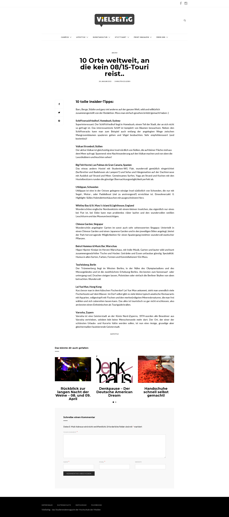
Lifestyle (80, 37)
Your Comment (69, 432)
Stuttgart (120, 37)
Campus (65, 37)
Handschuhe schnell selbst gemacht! (156, 392)
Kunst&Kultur (100, 37)
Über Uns (160, 37)
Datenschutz (64, 505)
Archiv (114, 53)
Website (138, 462)
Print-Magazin (141, 37)
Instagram (81, 505)
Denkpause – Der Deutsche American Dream (114, 392)
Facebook (96, 505)
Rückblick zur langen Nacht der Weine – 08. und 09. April (73, 393)
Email (101, 462)
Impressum (47, 505)
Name (65, 462)
